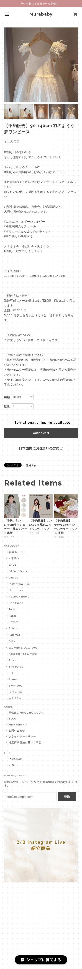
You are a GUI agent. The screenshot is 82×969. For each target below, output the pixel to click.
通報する (31, 465)
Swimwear (16, 685)
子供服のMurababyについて (26, 712)
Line (12, 764)
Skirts (13, 628)
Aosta (13, 660)
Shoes (13, 679)
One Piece (16, 603)
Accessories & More (23, 653)
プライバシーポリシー (22, 736)
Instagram (16, 758)
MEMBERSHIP (18, 724)
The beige (16, 666)
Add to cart (41, 433)
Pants (13, 615)
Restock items (19, 596)
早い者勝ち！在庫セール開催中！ (40, 3)
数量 (7, 406)
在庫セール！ (17, 552)
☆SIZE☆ (15, 698)
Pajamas (14, 634)
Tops (12, 609)
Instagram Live (19, 584)
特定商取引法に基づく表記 (25, 742)
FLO (11, 673)
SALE (12, 564)
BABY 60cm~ (18, 571)
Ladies (13, 577)
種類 (7, 397)
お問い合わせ (17, 730)
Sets (12, 641)
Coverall (14, 622)
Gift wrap (15, 692)
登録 (67, 796)
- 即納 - (14, 558)
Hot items (16, 590)
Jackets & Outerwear (24, 647)
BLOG (12, 718)
